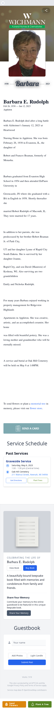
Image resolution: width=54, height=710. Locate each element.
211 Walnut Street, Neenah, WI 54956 (30, 474)
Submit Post (27, 662)
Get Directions (16, 480)
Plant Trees (37, 480)
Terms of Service (35, 685)
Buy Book (30, 568)
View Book (14, 568)
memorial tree (38, 403)
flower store (36, 408)
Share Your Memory (18, 613)
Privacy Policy (19, 685)
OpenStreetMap (30, 690)
